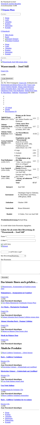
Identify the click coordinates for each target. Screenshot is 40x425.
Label (7, 20)
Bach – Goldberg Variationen (11, 357)
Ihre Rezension (6, 259)
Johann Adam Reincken (26, 87)
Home (7, 18)
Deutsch (15, 39)
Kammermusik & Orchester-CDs (12, 390)
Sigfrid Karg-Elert (31, 91)
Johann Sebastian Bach (8, 89)
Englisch (16, 41)
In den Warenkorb (7, 78)
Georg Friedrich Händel (9, 87)
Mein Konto (9, 35)
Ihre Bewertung (6, 256)
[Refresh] (4, 246)
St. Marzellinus (6, 92)
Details (7, 109)
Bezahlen (18, 4)
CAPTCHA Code (15, 252)
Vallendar (15, 92)
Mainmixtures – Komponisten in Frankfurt (16, 293)
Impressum (8, 418)
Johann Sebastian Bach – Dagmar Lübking (16, 321)
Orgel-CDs (4, 71)
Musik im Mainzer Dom (9, 335)
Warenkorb (5, 31)
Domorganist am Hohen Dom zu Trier (13, 85)
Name (3, 236)
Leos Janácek (29, 89)
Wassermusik (23, 92)
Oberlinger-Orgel (6, 91)
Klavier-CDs (5, 361)
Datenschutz (9, 420)
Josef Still (20, 89)
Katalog (7, 24)
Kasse (7, 37)
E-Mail (4, 240)
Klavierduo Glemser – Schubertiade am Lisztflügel (19, 371)
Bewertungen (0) (11, 111)
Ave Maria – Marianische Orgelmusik (14, 307)
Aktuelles (8, 22)
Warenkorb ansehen (8, 4)
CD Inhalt (8, 108)
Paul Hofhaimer (18, 91)
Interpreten (8, 26)
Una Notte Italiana (7, 385)
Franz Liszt (31, 85)
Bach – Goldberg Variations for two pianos (16, 400)
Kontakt (8, 27)
